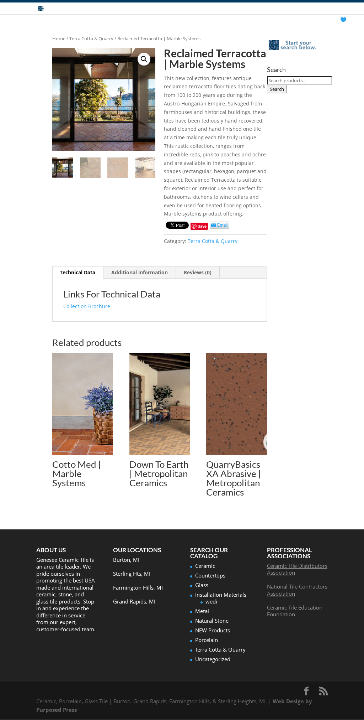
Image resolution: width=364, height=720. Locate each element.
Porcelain (206, 639)
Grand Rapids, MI (134, 601)
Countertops (210, 575)
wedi (211, 601)
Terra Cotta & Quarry (91, 38)
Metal (202, 611)
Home (58, 38)
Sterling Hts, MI (131, 573)
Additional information (139, 272)
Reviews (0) (198, 272)
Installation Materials (220, 594)
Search (277, 89)
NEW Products (212, 630)
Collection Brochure (86, 306)
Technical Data (77, 272)
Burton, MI (126, 559)
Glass (201, 585)
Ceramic (205, 565)
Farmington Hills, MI (138, 587)
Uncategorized (212, 659)
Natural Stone (212, 620)
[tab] (77, 272)
